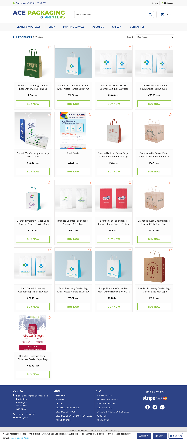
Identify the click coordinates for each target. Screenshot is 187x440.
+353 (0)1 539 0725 (31, 3)
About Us (102, 416)
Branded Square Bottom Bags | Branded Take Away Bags (154, 222)
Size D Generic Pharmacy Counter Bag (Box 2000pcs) (154, 87)
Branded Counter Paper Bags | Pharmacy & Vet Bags (73, 222)
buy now (33, 104)
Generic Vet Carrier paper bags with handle (33, 155)
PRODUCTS (61, 395)
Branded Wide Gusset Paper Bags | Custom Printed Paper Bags (154, 155)
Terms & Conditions (77, 430)
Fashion (60, 399)
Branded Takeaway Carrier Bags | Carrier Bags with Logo (154, 290)
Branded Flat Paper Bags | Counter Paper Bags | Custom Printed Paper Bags (113, 222)
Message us (22, 418)
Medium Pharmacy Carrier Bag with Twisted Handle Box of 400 (73, 87)
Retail (59, 403)
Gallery (155, 3)
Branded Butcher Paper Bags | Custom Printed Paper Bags (114, 155)
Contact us (137, 26)
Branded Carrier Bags (67, 407)
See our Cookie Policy (19, 438)
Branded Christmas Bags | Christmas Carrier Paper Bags (33, 357)
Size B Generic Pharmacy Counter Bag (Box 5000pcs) (114, 87)
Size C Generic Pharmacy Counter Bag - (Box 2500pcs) (33, 290)
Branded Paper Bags (29, 26)
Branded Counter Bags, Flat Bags (74, 416)
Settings (177, 435)
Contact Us (103, 420)
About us (98, 26)
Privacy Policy (96, 430)
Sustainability (104, 407)
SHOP (52, 26)
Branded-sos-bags (65, 411)
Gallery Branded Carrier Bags (113, 411)
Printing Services (73, 26)
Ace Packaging (104, 395)
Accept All (144, 435)
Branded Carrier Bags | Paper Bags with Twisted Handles (33, 87)
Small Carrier (73, 153)
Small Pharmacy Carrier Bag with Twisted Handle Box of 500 (73, 290)
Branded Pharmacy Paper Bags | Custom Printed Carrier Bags (33, 222)
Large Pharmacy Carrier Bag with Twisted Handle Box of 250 (114, 290)
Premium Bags (63, 420)
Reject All (160, 435)
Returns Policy (112, 430)
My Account (169, 3)
